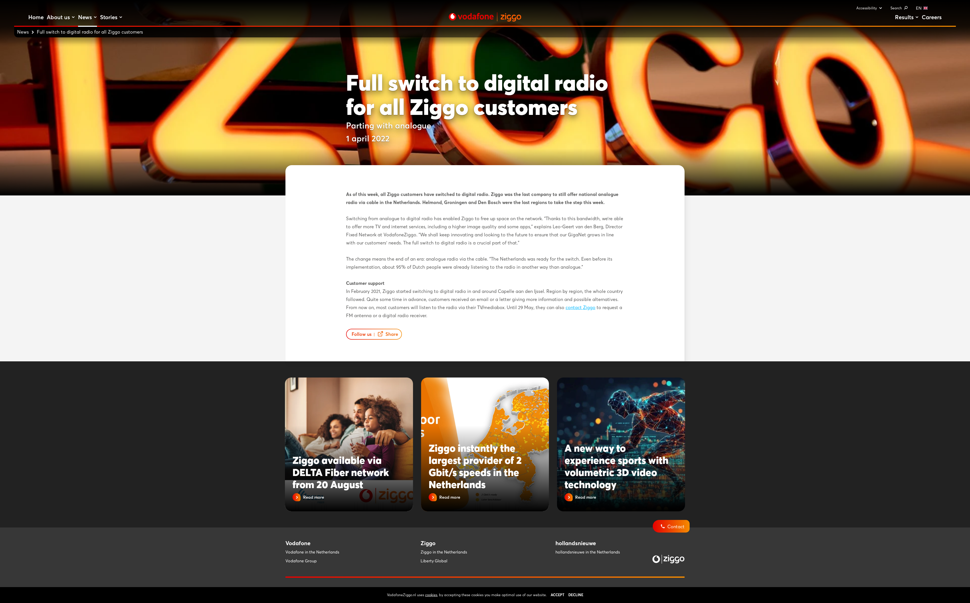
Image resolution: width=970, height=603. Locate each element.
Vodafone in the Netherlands (312, 552)
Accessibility (866, 8)
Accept (557, 595)
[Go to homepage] (485, 17)
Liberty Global (434, 560)
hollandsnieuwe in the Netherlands (587, 552)
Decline (575, 595)
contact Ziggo (580, 307)
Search (896, 8)
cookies (431, 595)
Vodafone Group (301, 560)
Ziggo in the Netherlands (444, 552)
